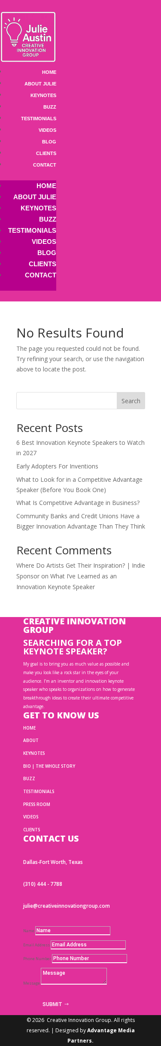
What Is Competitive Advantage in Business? (78, 503)
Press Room (36, 804)
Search (131, 401)
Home (49, 72)
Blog (49, 141)
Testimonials (38, 118)
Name (28, 930)
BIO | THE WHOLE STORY (49, 766)
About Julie (40, 83)
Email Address (36, 945)
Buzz (49, 106)
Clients (46, 153)
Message (31, 983)
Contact (44, 164)
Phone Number (37, 958)
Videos (47, 130)
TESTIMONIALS (38, 791)
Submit (52, 1004)
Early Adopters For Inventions (57, 466)
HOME (29, 728)
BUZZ (29, 778)
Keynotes (43, 95)
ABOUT (31, 740)
